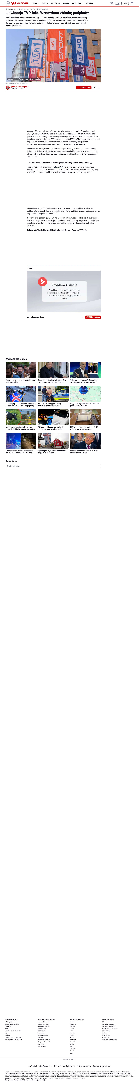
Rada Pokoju (8, 1026)
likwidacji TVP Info (58, 167)
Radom (72, 1046)
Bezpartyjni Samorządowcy (109, 1039)
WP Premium (55, 3)
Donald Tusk (41, 1033)
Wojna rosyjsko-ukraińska (12, 1024)
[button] (117, 3)
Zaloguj (125, 3)
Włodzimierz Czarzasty (44, 1039)
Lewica (104, 1033)
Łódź (71, 1031)
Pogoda (66, 3)
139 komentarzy (85, 87)
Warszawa (73, 1024)
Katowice (72, 1048)
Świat (44, 3)
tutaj (43, 1080)
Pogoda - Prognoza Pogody (12, 1031)
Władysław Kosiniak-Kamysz (45, 1042)
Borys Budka (41, 1037)
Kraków (72, 1028)
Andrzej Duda (41, 1031)
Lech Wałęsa (41, 1044)
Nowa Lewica (106, 1035)
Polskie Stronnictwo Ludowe (110, 1028)
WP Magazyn (9, 1022)
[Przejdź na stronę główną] (8, 5)
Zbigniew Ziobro (42, 1028)
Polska (34, 3)
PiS (103, 1022)
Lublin (71, 1053)
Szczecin (72, 1033)
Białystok (72, 1042)
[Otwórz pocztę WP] (111, 3)
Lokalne (72, 1022)
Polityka (89, 3)
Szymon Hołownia (43, 1035)
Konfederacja (106, 1031)
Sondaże (7, 1035)
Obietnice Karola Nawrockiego (13, 1037)
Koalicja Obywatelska (108, 1024)
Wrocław (72, 1026)
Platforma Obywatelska (108, 1026)
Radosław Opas (21, 87)
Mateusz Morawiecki (43, 1024)
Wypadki (7, 1033)
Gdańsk (72, 1037)
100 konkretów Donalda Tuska (13, 1039)
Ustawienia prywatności (101, 1066)
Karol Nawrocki (42, 1046)
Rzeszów (72, 1051)
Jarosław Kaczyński (43, 1022)
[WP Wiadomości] (21, 3)
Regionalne (76, 3)
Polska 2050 (105, 1037)
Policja (7, 1028)
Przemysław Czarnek (43, 1026)
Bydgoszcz (73, 1039)
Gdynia (72, 1044)
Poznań (72, 1035)
